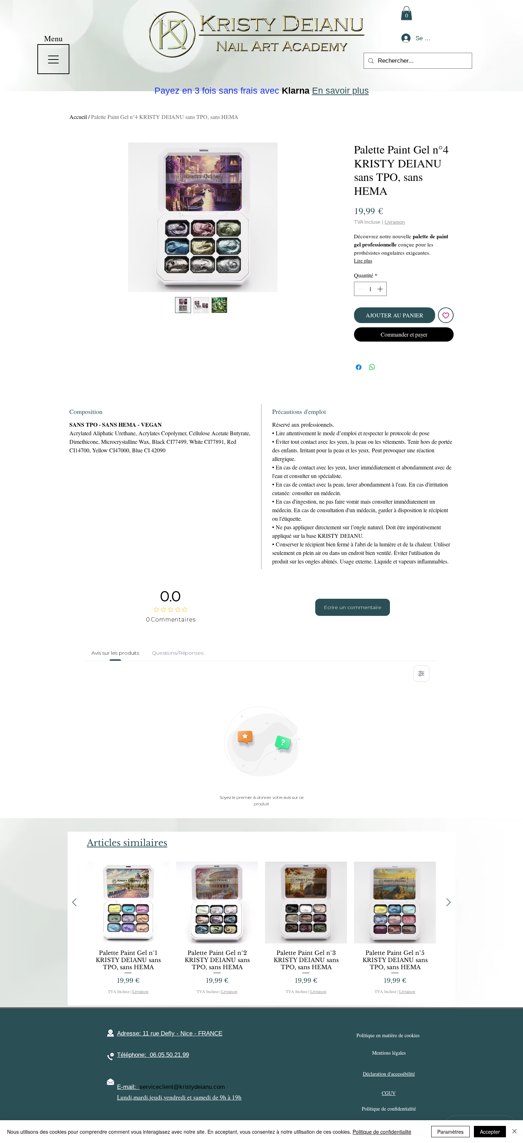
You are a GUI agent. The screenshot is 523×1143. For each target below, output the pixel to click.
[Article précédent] (74, 902)
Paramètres (450, 1131)
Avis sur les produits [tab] (115, 653)
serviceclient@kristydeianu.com (182, 1087)
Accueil (78, 116)
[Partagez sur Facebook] (358, 367)
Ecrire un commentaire (352, 607)
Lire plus (363, 260)
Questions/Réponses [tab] (177, 653)
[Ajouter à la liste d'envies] (446, 315)
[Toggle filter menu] (421, 673)
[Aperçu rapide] (128, 903)
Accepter (490, 1131)
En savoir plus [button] (340, 90)
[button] (406, 13)
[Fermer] (514, 1131)
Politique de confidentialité (382, 1131)
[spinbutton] (370, 289)
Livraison (395, 222)
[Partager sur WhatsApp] (372, 367)
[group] (261, 930)
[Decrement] (360, 289)
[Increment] (381, 289)
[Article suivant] (448, 902)
